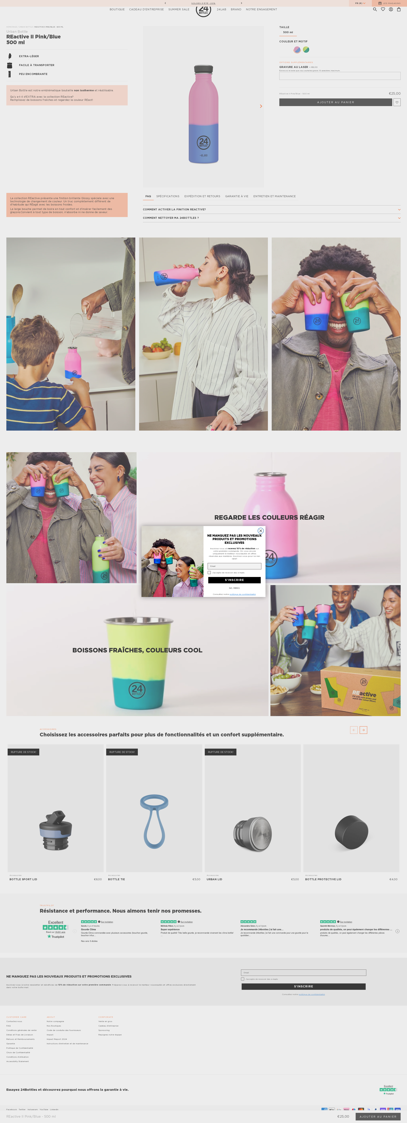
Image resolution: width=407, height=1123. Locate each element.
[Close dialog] (261, 531)
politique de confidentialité (243, 594)
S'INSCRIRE (234, 580)
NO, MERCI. (234, 588)
